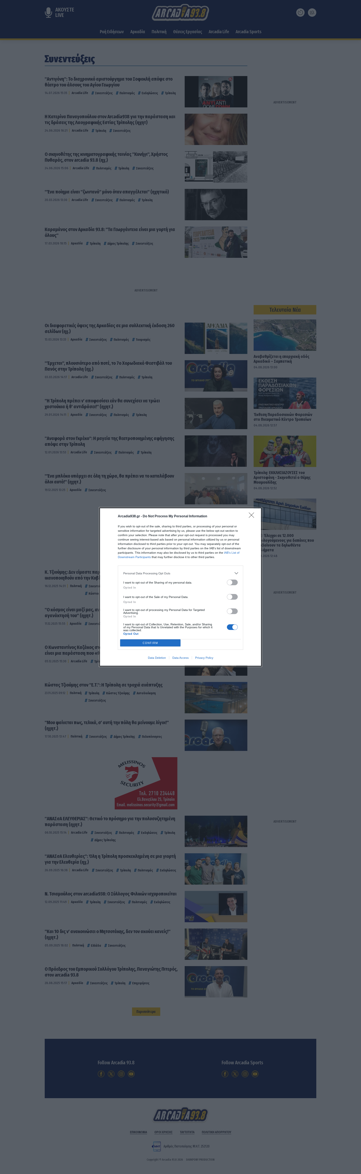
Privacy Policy (204, 657)
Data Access (180, 657)
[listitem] (180, 573)
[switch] (232, 582)
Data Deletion (157, 657)
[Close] (253, 516)
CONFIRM (150, 643)
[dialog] (180, 587)
